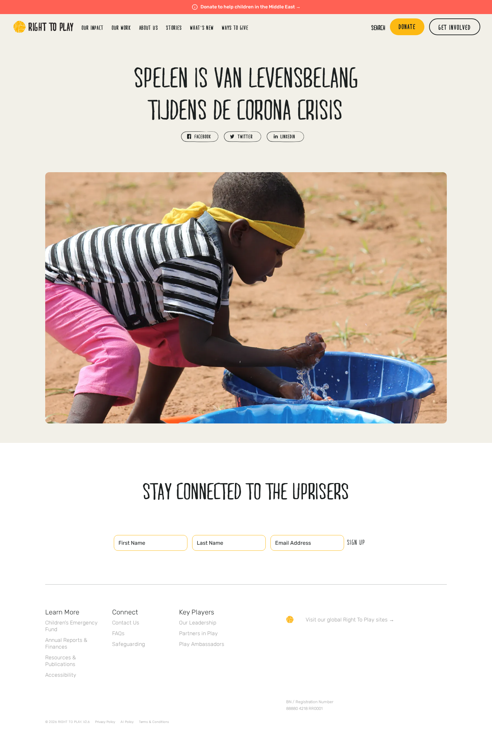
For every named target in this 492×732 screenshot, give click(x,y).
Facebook (290, 639)
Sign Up (356, 542)
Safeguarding (128, 644)
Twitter (304, 639)
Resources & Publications (60, 660)
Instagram (318, 639)
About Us (148, 27)
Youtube (346, 639)
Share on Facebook (200, 136)
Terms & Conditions (154, 722)
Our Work (121, 27)
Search (378, 27)
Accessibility (60, 675)
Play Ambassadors (201, 644)
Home (43, 27)
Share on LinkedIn (285, 136)
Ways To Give (235, 27)
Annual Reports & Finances (66, 643)
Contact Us (125, 622)
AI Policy (127, 722)
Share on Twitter (242, 136)
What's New (202, 27)
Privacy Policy (105, 722)
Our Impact (93, 27)
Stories (174, 27)
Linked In (332, 639)
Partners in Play (198, 633)
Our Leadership (197, 622)
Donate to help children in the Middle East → (250, 7)
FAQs (118, 633)
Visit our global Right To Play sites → (350, 619)
